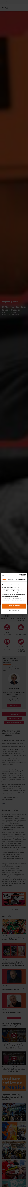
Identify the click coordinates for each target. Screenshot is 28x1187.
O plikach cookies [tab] (21, 579)
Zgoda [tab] (4, 579)
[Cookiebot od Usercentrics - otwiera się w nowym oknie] (19, 575)
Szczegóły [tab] (11, 579)
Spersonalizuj (13, 610)
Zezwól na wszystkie (14, 605)
